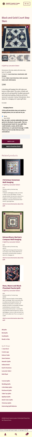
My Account (5, 434)
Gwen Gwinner (6, 358)
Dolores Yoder (6, 355)
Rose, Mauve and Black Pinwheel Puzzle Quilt (12, 287)
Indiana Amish (6, 364)
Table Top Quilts (6, 393)
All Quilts (4, 330)
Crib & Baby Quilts (7, 387)
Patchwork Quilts (7, 390)
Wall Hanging (12, 80)
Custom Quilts (6, 381)
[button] (27, 26)
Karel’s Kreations (6, 368)
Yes (7, 118)
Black (7, 78)
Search (16, 434)
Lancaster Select (6, 371)
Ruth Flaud (5, 374)
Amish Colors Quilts (7, 400)
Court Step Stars (12, 74)
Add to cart (10, 141)
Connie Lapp (5, 352)
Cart (24, 433)
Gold (20, 78)
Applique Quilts (6, 397)
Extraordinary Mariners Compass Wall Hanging (12, 238)
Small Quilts (21, 74)
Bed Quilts (5, 333)
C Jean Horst (5, 349)
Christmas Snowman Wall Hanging (11, 181)
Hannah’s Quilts (6, 361)
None (5, 116)
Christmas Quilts (6, 403)
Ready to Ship (6, 339)
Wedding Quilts (6, 384)
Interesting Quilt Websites (9, 406)
